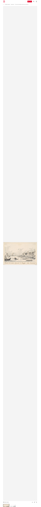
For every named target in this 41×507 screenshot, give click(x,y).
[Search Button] (34, 1)
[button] (20, 253)
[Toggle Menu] (36, 1)
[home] (3, 4)
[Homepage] (4, 2)
